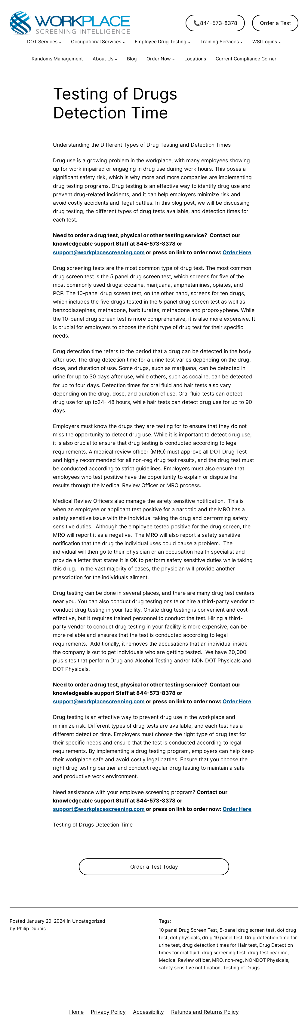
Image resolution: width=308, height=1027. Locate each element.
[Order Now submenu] (173, 59)
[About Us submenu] (116, 59)
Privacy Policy (108, 1012)
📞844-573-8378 (215, 23)
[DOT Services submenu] (60, 42)
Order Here (237, 252)
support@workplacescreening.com (99, 252)
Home (76, 1012)
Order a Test (275, 23)
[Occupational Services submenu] (123, 42)
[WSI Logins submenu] (279, 42)
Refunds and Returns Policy (205, 1012)
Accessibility (148, 1012)
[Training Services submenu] (241, 42)
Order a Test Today (154, 866)
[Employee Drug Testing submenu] (189, 42)
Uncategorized (88, 921)
